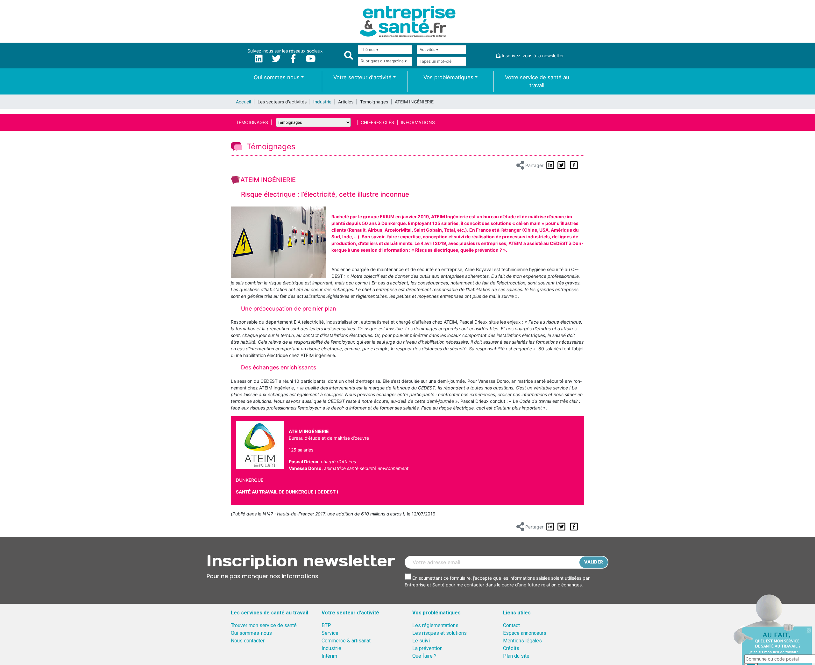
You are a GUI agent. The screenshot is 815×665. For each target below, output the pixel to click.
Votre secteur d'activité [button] (362, 77)
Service (330, 633)
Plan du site (516, 656)
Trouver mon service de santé (264, 625)
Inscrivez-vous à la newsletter (532, 55)
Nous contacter (248, 641)
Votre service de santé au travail (537, 81)
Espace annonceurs (524, 633)
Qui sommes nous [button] (277, 77)
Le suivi (421, 641)
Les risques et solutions (439, 633)
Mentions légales (522, 641)
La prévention (427, 648)
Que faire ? (424, 656)
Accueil (243, 101)
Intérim (329, 656)
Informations (418, 122)
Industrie (322, 101)
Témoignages (252, 122)
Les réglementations (435, 625)
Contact (511, 625)
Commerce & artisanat (346, 641)
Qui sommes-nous (251, 633)
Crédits (511, 648)
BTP (326, 625)
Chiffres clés (377, 122)
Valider (593, 562)
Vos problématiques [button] (448, 77)
